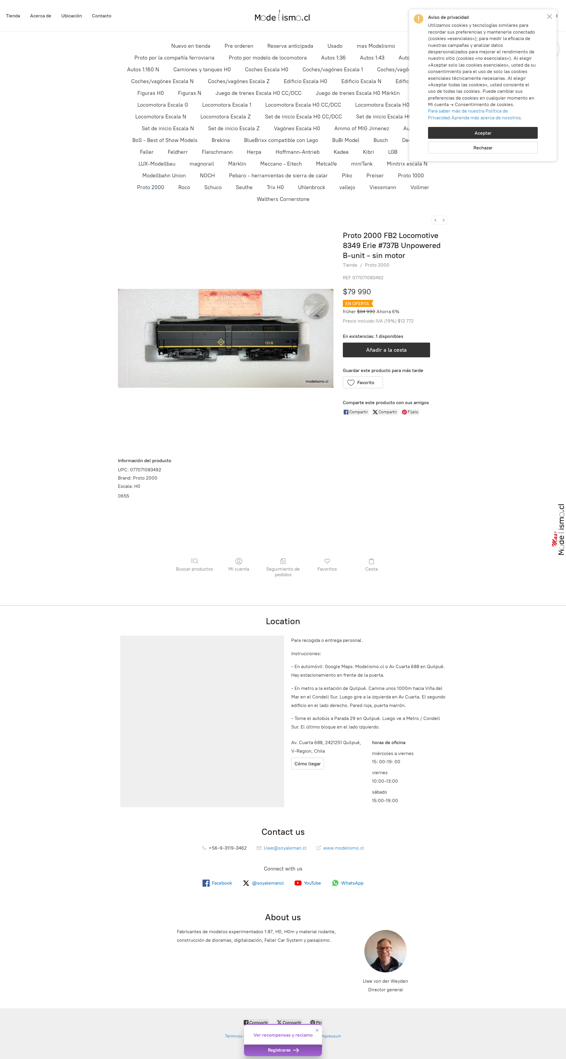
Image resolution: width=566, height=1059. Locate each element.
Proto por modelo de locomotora (268, 57)
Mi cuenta (238, 569)
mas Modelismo (376, 46)
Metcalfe (326, 164)
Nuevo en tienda (190, 46)
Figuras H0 (150, 93)
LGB (392, 152)
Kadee (341, 152)
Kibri (368, 152)
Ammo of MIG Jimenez (361, 128)
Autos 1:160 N (143, 69)
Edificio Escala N (361, 81)
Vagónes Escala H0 (297, 128)
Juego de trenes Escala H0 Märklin (358, 93)
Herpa (254, 152)
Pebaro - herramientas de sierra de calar (278, 175)
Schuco (213, 187)
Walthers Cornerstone (283, 199)
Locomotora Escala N (160, 116)
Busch (381, 140)
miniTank (362, 164)
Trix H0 (275, 187)
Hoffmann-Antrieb (298, 152)
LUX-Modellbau (157, 164)
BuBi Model (345, 140)
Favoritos (327, 569)
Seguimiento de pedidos (283, 571)
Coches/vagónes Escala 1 (332, 69)
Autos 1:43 (372, 57)
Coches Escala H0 (266, 69)
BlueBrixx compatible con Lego (281, 140)
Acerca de (40, 16)
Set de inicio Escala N (168, 128)
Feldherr (178, 152)
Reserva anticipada (290, 46)
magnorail (202, 164)
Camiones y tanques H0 (202, 69)
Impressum (330, 1036)
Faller (147, 152)
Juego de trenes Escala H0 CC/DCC (258, 93)
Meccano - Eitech (281, 164)
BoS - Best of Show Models (165, 140)
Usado (335, 46)
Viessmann (382, 187)
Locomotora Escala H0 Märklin (392, 105)
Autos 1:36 (333, 57)
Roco (184, 187)
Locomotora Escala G (162, 105)
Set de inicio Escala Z (234, 128)
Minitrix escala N (407, 164)
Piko (347, 175)
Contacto (101, 16)
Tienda (13, 16)
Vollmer (419, 187)
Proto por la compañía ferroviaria (174, 57)
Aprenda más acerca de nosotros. (486, 117)
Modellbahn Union (164, 175)
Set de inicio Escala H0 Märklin (393, 116)
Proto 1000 (411, 175)
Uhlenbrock (311, 187)
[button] (363, 382)
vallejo (347, 187)
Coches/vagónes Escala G (408, 69)
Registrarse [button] (280, 1050)
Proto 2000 (150, 187)
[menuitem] (435, 220)
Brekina (221, 140)
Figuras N (189, 93)
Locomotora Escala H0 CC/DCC (303, 105)
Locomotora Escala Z (225, 116)
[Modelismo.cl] (283, 16)
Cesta (371, 569)
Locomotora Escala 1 (226, 105)
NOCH (207, 175)
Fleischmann (217, 152)
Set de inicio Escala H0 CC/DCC (303, 116)
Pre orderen (239, 46)
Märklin (237, 164)
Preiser (375, 175)
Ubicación (71, 16)
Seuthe (244, 187)
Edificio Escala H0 (305, 81)
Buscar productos (194, 569)
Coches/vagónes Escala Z (239, 81)
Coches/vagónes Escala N (162, 81)
